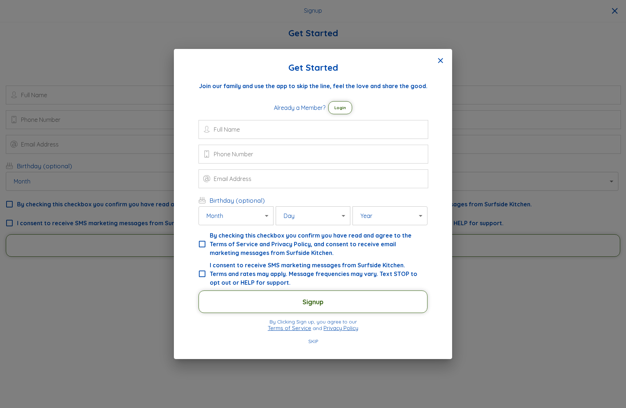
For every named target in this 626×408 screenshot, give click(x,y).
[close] (440, 60)
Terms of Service (289, 328)
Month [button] (214, 215)
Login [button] (340, 107)
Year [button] (366, 215)
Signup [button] (313, 302)
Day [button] (289, 215)
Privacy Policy (341, 328)
